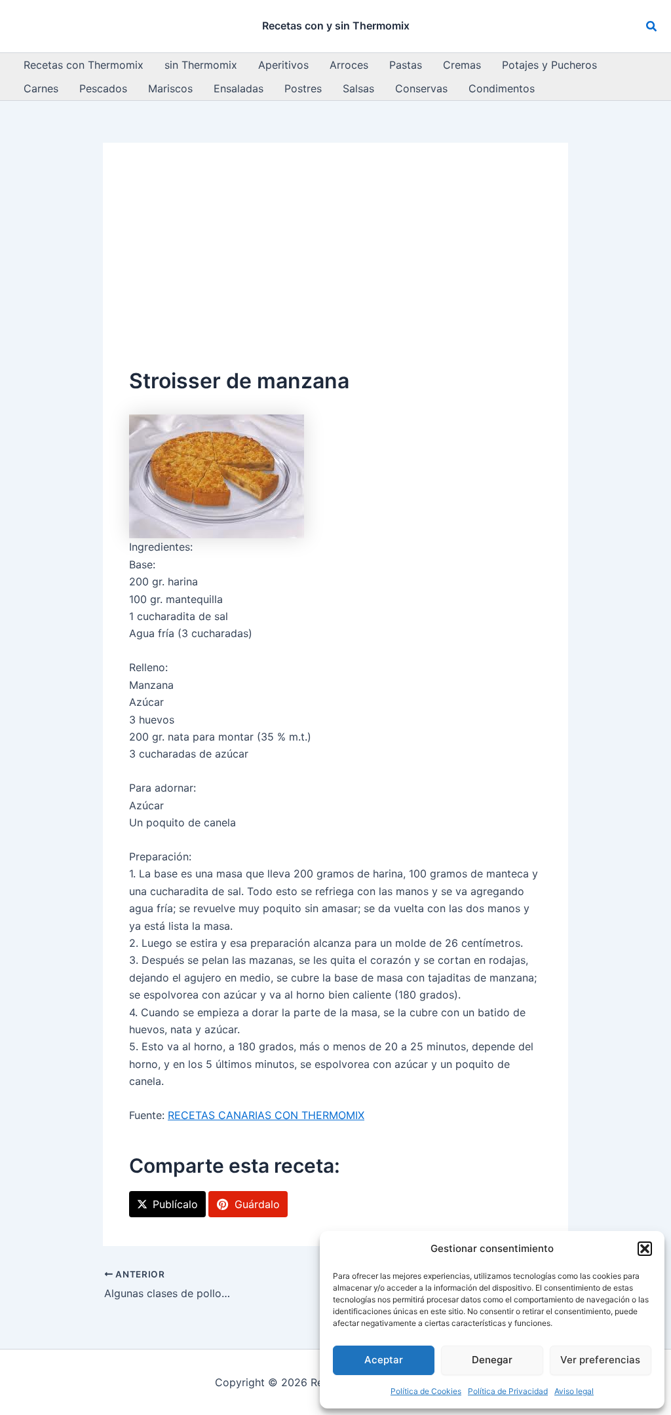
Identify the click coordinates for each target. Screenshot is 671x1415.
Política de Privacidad (508, 1391)
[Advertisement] (335, 267)
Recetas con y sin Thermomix (336, 25)
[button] (644, 1248)
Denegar (492, 1359)
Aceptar (383, 1359)
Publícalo (175, 1204)
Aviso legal (574, 1391)
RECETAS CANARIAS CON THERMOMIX (266, 1115)
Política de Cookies (426, 1391)
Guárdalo (257, 1204)
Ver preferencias (600, 1359)
